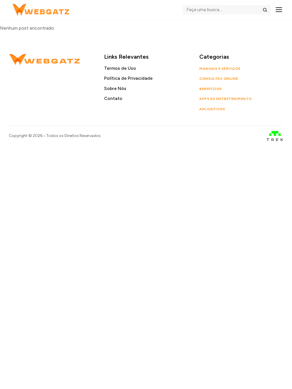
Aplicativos (212, 109)
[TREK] (275, 136)
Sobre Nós (115, 88)
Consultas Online (218, 79)
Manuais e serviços (220, 69)
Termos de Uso (120, 68)
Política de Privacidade (128, 78)
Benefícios (210, 89)
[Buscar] (264, 9)
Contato (113, 98)
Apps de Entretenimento (225, 99)
